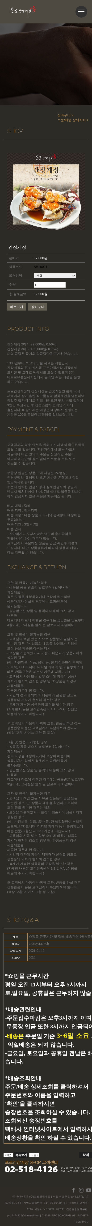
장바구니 (37, 307)
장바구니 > (65, 115)
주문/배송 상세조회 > (72, 120)
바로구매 (16, 307)
